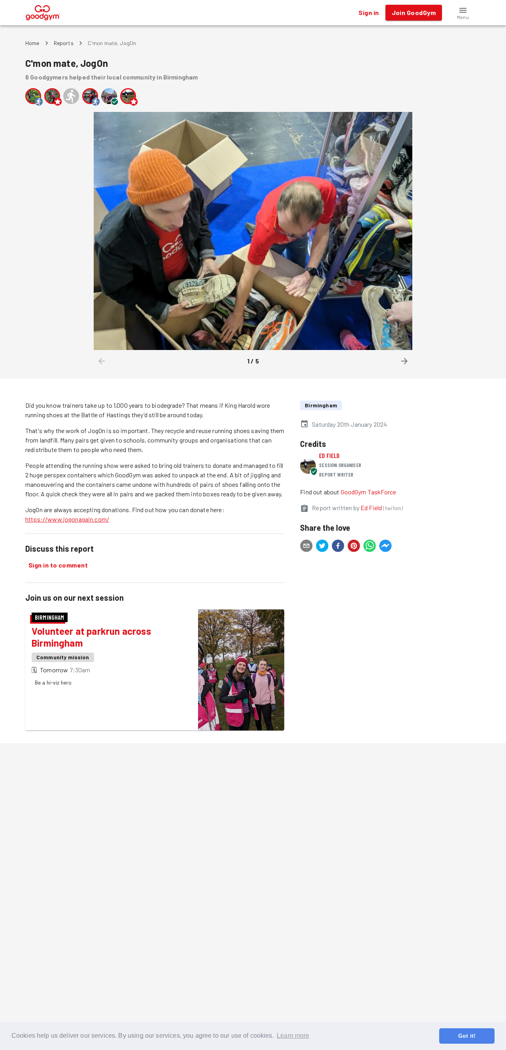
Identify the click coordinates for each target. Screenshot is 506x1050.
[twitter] (322, 546)
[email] (306, 546)
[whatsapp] (369, 546)
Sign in (369, 12)
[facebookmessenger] (385, 546)
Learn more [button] (293, 1035)
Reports (64, 43)
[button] (463, 13)
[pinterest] (353, 546)
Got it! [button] (467, 1036)
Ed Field (329, 455)
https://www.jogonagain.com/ (67, 519)
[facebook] (338, 546)
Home (32, 43)
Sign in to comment (58, 565)
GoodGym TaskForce (368, 492)
